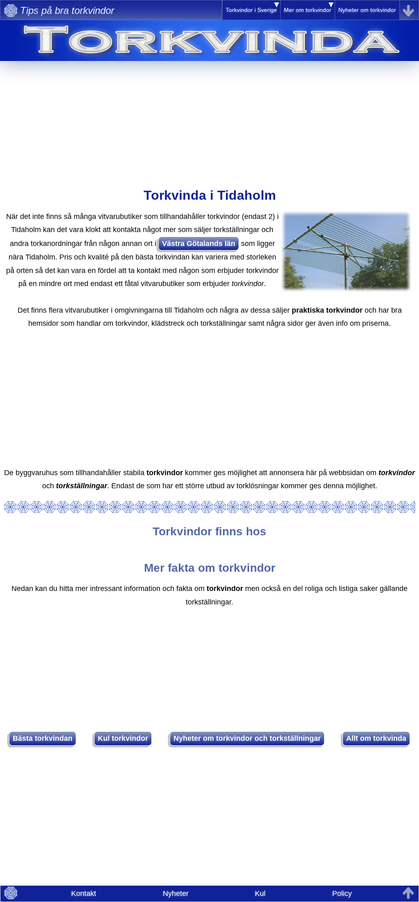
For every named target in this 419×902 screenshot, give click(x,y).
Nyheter (176, 893)
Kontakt (83, 893)
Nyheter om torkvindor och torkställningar (247, 738)
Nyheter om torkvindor (367, 10)
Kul (260, 893)
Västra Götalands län (198, 243)
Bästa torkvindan (42, 738)
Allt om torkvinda (376, 738)
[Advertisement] (209, 118)
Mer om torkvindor (307, 10)
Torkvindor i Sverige (251, 10)
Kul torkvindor (123, 738)
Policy (342, 893)
